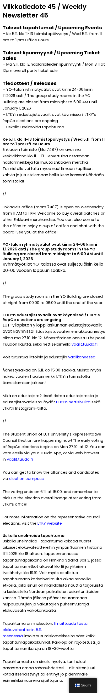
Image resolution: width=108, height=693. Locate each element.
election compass (26, 478)
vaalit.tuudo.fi (85, 344)
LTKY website (49, 523)
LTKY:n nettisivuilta (73, 402)
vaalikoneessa (81, 357)
